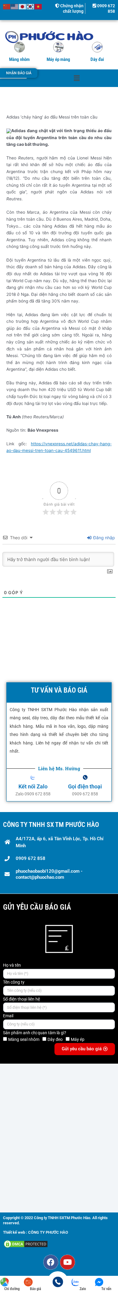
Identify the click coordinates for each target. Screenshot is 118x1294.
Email (8, 1015)
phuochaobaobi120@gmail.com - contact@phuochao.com (49, 874)
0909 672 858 (30, 858)
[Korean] (30, 6)
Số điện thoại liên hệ (21, 999)
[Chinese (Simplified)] (7, 6)
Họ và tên (12, 965)
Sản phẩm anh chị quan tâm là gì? (34, 1032)
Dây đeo (55, 1039)
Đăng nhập (103, 537)
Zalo (83, 1289)
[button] (76, 78)
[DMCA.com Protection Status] (25, 1243)
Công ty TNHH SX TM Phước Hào (51, 824)
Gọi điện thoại (85, 786)
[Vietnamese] (38, 6)
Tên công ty (14, 982)
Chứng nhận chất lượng (71, 8)
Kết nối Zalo (33, 786)
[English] (15, 6)
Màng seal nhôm (23, 1039)
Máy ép (77, 1039)
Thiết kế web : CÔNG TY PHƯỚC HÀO (35, 1232)
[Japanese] (23, 6)
